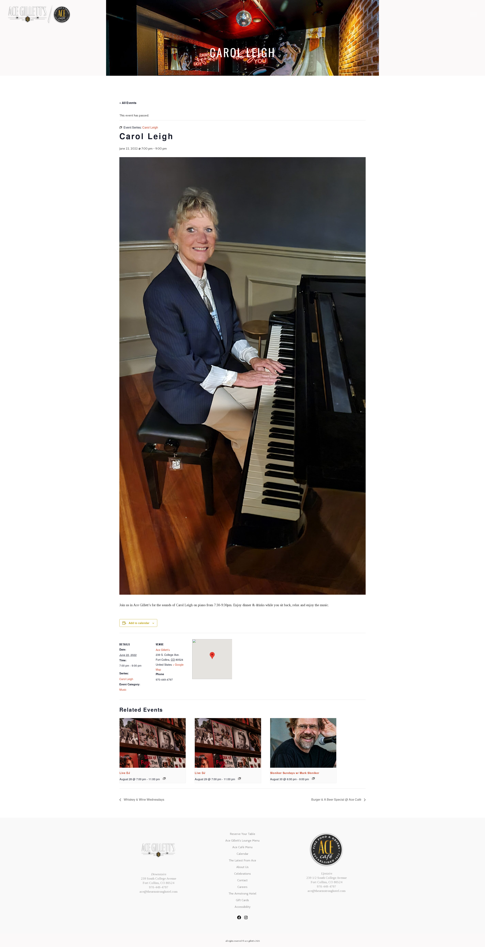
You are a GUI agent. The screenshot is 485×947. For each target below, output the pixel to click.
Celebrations (242, 873)
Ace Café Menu (242, 847)
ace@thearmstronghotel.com (158, 891)
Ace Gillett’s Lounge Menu (242, 840)
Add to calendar (139, 623)
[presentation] (153, 743)
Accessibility (242, 907)
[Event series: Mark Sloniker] (313, 778)
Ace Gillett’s (163, 650)
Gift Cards (242, 900)
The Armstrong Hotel (242, 893)
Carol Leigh (126, 679)
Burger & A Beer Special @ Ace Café (336, 799)
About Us (242, 867)
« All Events (127, 103)
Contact (242, 880)
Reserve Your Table (242, 834)
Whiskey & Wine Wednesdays (143, 799)
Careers (242, 887)
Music (122, 689)
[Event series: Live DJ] (164, 778)
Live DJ (125, 773)
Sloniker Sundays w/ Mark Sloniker (294, 773)
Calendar (242, 854)
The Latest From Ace (242, 860)
